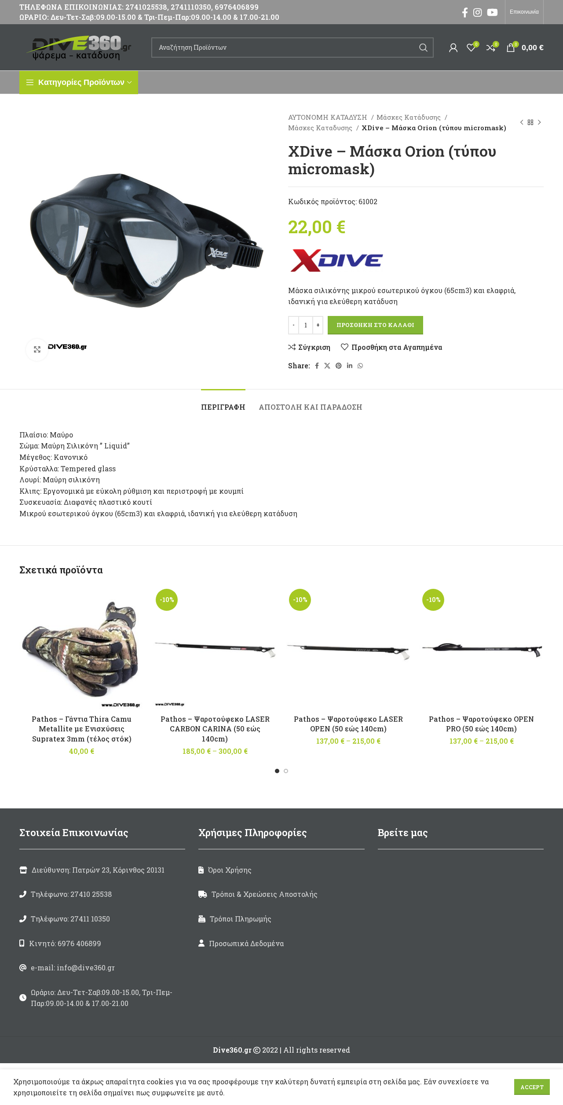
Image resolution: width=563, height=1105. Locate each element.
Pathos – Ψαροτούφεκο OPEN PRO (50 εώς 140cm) (481, 723)
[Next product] (539, 122)
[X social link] (327, 365)
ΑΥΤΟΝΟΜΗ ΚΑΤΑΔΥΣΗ (328, 117)
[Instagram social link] (477, 12)
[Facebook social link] (465, 12)
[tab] (223, 402)
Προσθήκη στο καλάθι (375, 325)
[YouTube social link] (492, 12)
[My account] (453, 47)
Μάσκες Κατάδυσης (409, 117)
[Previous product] (521, 122)
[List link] (102, 894)
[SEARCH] (423, 47)
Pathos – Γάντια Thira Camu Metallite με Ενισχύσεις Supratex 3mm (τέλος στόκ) (82, 728)
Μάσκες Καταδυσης (321, 127)
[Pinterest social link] (338, 365)
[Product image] (215, 648)
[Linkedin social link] (349, 365)
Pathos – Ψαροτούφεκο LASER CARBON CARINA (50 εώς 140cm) (215, 728)
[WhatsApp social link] (360, 365)
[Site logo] (81, 46)
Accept (532, 1086)
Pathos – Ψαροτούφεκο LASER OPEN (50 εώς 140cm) (348, 723)
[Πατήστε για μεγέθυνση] (37, 350)
